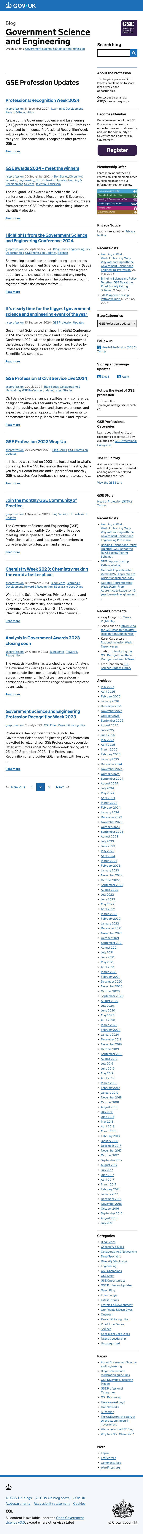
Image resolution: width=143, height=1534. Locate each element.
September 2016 (112, 1213)
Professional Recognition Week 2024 (43, 100)
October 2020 (110, 991)
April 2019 (107, 1078)
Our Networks (110, 1407)
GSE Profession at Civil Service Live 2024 (47, 378)
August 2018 (109, 1107)
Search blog (109, 44)
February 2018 (110, 1136)
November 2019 (111, 1044)
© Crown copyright (122, 1522)
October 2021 (110, 938)
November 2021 (111, 933)
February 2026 (110, 696)
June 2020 (108, 1010)
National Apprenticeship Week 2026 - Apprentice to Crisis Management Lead (118, 574)
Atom (125, 376)
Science (29, 184)
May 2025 (107, 740)
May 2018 (107, 1121)
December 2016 (111, 1199)
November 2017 (111, 1150)
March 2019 (109, 1083)
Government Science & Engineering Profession (55, 48)
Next (60, 787)
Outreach (107, 1314)
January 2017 (109, 1194)
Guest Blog (108, 1290)
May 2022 (107, 904)
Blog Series (60, 176)
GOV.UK (79, 1498)
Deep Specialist (111, 1256)
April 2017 (107, 1179)
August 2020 (109, 1001)
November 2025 (111, 711)
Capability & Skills (112, 1247)
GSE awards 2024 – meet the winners (42, 168)
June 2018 (107, 1117)
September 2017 (111, 1160)
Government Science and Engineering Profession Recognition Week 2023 (43, 714)
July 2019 (107, 1063)
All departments (18, 1503)
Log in (105, 1453)
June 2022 (108, 899)
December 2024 (111, 764)
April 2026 (108, 691)
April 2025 (108, 744)
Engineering (26, 180)
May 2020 (107, 1015)
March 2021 (109, 972)
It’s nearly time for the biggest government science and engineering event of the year (48, 311)
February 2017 (110, 1189)
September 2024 (112, 778)
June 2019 (107, 1068)
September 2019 (112, 1054)
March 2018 (109, 1131)
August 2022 (109, 889)
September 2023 (112, 831)
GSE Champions (111, 1271)
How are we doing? (113, 1402)
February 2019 (110, 1088)
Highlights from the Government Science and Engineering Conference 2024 (46, 237)
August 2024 (109, 783)
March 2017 (108, 1184)
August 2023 (109, 836)
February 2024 (110, 807)
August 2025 (109, 725)
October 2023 (110, 827)
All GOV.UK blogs (19, 1498)
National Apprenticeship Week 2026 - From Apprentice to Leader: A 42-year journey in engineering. (119, 588)
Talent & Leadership (48, 184)
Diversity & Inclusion (114, 1261)
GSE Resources (110, 1397)
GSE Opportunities (113, 1280)
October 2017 (110, 1155)
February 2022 (110, 918)
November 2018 (111, 1097)
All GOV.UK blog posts (52, 1498)
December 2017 (111, 1145)
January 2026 (110, 701)
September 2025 (112, 720)
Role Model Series (112, 1324)
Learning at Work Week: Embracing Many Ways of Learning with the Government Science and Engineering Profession (117, 262)
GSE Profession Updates (51, 180)
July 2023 (107, 841)
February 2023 (110, 865)
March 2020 (109, 1025)
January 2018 (109, 1141)
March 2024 (109, 802)
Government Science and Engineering (48, 37)
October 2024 (110, 774)
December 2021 (111, 928)
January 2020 (110, 1034)
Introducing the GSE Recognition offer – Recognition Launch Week (118, 629)
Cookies (79, 1503)
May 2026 (107, 687)
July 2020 (107, 1005)
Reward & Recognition (20, 112)
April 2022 (108, 909)
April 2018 (107, 1126)
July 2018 (107, 1112)
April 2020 (108, 1020)
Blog (11, 23)
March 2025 (109, 749)
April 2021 (107, 967)
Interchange (109, 1295)
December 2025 (111, 706)
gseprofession (15, 108)
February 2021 (110, 976)
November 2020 (112, 986)
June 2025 (108, 735)
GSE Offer (50, 725)
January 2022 (110, 923)
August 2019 (109, 1058)
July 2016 (107, 1223)
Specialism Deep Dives (68, 586)
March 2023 (109, 861)
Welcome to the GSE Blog (117, 1429)
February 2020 (110, 1030)
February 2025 (110, 754)
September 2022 (112, 885)
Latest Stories (63, 390)
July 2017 (107, 1170)
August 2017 (109, 1165)
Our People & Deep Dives (117, 1309)
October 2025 (110, 715)
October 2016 (110, 1208)
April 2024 (108, 798)
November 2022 (112, 875)
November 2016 (111, 1203)
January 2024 (110, 812)
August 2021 (109, 947)
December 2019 (111, 1039)
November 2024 (112, 769)
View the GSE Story (109, 482)
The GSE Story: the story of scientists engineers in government (118, 1420)
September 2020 (112, 996)
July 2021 (107, 952)
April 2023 (108, 856)
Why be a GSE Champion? (117, 1434)
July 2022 (107, 894)
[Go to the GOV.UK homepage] (21, 5)
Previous (18, 787)
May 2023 (107, 851)
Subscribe (107, 1412)
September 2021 (112, 943)
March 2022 (109, 914)
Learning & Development (67, 108)
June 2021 (107, 957)
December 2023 (111, 817)
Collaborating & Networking (119, 1251)
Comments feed (111, 1462)
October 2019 (110, 1049)
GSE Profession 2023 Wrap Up (36, 441)
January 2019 (109, 1092)
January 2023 (110, 870)
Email (105, 376)
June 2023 (108, 846)
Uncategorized (110, 1343)
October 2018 (110, 1102)
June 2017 (107, 1175)
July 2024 (107, 788)
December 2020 (111, 981)
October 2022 (110, 880)
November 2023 (112, 822)
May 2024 (107, 793)
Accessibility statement (52, 1503)
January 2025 (110, 759)
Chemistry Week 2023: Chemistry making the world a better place (47, 571)
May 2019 (107, 1073)
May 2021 (107, 962)
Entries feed (108, 1458)
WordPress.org (110, 1467)
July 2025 (107, 730)
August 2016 (109, 1218)
